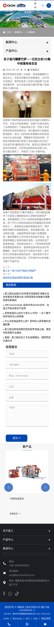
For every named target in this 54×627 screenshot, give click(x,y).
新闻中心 (19, 32)
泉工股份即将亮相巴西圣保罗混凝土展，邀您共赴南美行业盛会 (27, 331)
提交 (16, 438)
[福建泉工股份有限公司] (18, 5)
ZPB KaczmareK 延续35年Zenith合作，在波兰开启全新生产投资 (26, 306)
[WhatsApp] (10, 593)
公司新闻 (31, 32)
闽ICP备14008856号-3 (34, 608)
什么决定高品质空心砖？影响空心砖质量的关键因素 (27, 323)
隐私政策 (46, 618)
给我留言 (34, 70)
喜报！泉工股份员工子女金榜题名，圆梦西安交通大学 (27, 339)
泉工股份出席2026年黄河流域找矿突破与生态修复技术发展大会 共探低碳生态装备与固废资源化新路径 (26, 297)
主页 (9, 32)
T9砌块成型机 (17, 499)
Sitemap (17, 618)
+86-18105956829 (19, 565)
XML (35, 618)
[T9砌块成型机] (27, 472)
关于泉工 (8, 531)
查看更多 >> (15, 513)
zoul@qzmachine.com (22, 575)
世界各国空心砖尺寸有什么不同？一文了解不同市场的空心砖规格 (27, 315)
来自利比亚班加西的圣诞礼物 (18, 278)
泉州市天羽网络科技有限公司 (24, 614)
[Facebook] (4, 593)
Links (6, 618)
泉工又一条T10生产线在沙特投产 (19, 271)
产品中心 (8, 540)
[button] (8, 487)
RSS (28, 618)
